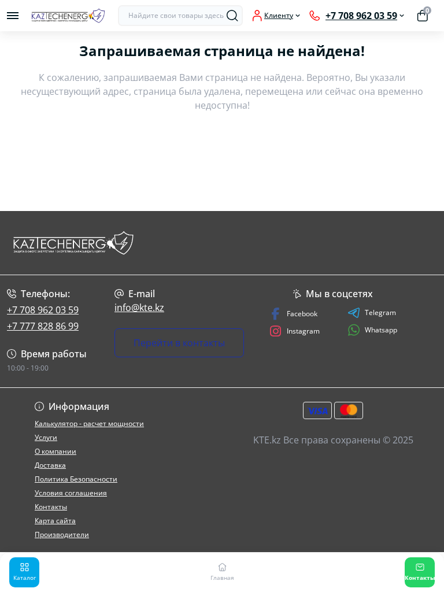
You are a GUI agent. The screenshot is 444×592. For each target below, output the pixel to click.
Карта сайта (55, 521)
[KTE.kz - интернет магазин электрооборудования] (74, 243)
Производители (62, 534)
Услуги (46, 437)
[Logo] (68, 16)
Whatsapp (381, 330)
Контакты (51, 507)
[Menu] (12, 15)
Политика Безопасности (76, 479)
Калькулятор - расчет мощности (89, 423)
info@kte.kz (139, 307)
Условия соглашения (71, 493)
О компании (55, 451)
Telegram (380, 312)
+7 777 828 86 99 (43, 326)
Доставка (50, 465)
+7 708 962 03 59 (43, 310)
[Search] (232, 15)
